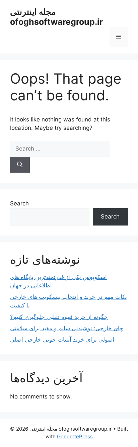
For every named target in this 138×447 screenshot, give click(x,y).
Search (19, 203)
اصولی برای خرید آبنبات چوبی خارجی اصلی (62, 339)
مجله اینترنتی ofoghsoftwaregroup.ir (56, 17)
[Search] (20, 165)
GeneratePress (75, 436)
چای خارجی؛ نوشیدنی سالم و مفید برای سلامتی (66, 328)
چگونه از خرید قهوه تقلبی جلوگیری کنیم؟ (59, 317)
